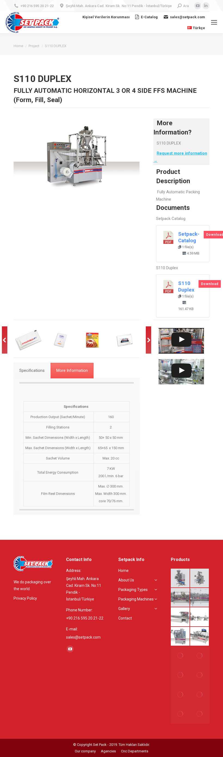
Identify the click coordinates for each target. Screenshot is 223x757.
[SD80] (199, 714)
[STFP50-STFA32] (180, 636)
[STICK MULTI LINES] (199, 694)
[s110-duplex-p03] (124, 340)
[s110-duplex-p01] (60, 340)
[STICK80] (199, 675)
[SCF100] (199, 617)
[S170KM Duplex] (180, 597)
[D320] (199, 578)
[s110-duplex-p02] (92, 340)
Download (209, 284)
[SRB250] (199, 597)
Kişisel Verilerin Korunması (106, 17)
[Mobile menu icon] (214, 22)
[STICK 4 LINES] (180, 578)
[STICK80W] (180, 675)
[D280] (180, 656)
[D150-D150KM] (199, 656)
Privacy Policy (25, 598)
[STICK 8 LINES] (180, 714)
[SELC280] (199, 636)
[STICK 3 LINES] (180, 694)
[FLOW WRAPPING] (180, 617)
